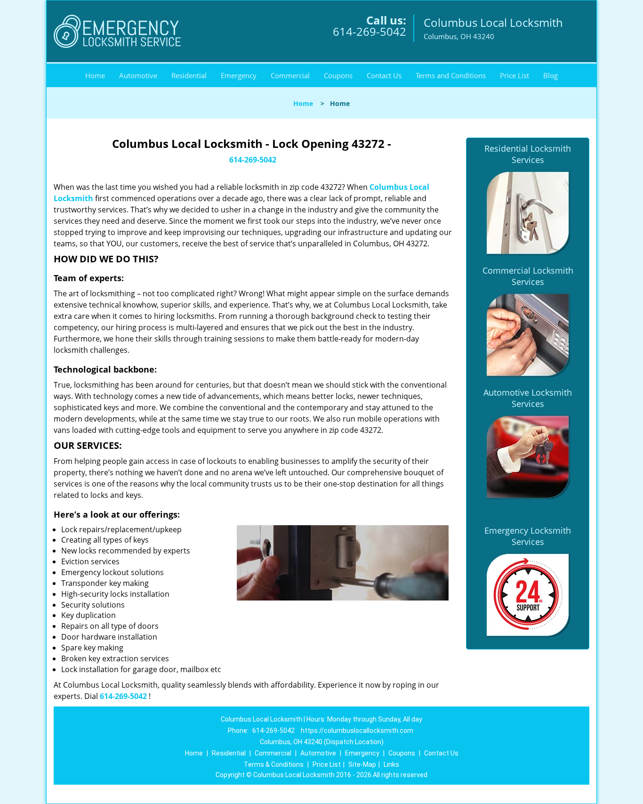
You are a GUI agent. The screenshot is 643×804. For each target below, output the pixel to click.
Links (391, 764)
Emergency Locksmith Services (527, 536)
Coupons (338, 75)
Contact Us (384, 75)
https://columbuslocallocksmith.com (357, 730)
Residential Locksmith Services (527, 154)
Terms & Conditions (274, 764)
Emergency (239, 75)
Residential (189, 75)
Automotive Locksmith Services (527, 398)
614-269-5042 (369, 31)
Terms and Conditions (451, 75)
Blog (550, 75)
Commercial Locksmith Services (527, 276)
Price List (514, 75)
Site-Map (362, 764)
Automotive (138, 75)
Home (95, 75)
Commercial (290, 75)
